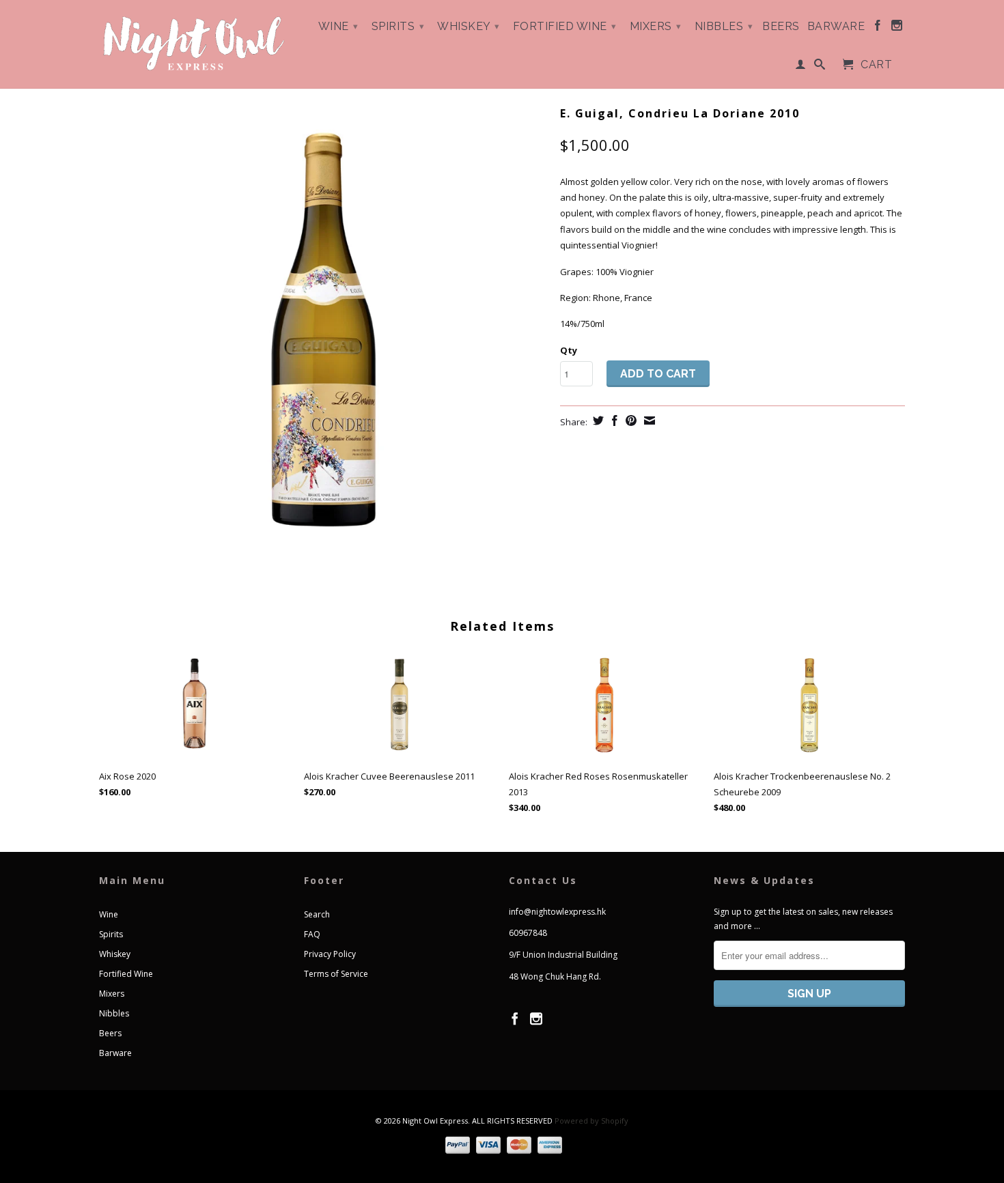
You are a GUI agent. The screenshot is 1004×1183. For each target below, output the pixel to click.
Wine (338, 26)
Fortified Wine (565, 26)
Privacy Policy (330, 954)
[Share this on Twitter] (596, 420)
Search (317, 914)
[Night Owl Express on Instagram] (897, 28)
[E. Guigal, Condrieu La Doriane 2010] (322, 328)
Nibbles (724, 26)
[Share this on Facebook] (613, 420)
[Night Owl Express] (194, 44)
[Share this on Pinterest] (629, 420)
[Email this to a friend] (648, 420)
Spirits (398, 26)
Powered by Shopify (591, 1120)
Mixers (656, 26)
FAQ (312, 934)
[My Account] (801, 67)
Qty (568, 350)
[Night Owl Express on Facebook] (878, 28)
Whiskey (468, 26)
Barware (836, 26)
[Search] (820, 67)
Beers (781, 26)
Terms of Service (336, 974)
